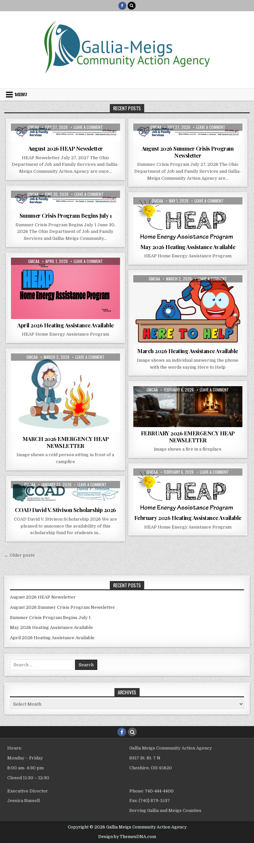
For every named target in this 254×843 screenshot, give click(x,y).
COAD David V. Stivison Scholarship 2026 (65, 509)
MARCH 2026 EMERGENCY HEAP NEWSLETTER (65, 442)
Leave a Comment (88, 127)
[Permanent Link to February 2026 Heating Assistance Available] (187, 490)
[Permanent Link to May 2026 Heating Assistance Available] (187, 219)
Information (66, 139)
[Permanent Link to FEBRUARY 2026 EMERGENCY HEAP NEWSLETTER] (187, 406)
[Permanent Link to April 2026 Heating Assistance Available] (65, 288)
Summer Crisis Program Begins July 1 (66, 215)
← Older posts (19, 555)
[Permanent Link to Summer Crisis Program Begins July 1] (65, 200)
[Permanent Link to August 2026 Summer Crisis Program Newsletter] (187, 133)
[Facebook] (122, 6)
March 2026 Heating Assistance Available (187, 350)
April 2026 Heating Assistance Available (65, 325)
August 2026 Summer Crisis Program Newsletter (188, 152)
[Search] (132, 6)
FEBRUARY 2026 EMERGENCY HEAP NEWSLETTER (188, 436)
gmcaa (33, 127)
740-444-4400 (159, 790)
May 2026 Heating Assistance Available (187, 246)
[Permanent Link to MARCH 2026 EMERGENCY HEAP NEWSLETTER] (65, 393)
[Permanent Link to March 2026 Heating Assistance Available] (187, 310)
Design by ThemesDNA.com (127, 836)
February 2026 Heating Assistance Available (187, 517)
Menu (21, 94)
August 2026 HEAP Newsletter (65, 148)
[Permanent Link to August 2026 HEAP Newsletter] (65, 133)
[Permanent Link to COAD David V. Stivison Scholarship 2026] (65, 492)
